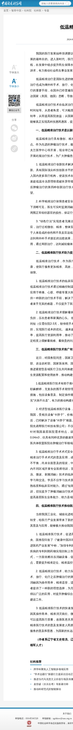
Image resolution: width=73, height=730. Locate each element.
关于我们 (67, 713)
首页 (6, 10)
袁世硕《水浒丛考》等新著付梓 (51, 684)
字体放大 (14, 72)
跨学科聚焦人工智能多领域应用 (51, 669)
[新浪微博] (14, 138)
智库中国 (16, 10)
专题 (46, 10)
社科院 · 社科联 (32, 10)
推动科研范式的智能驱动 (47, 689)
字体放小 (14, 86)
